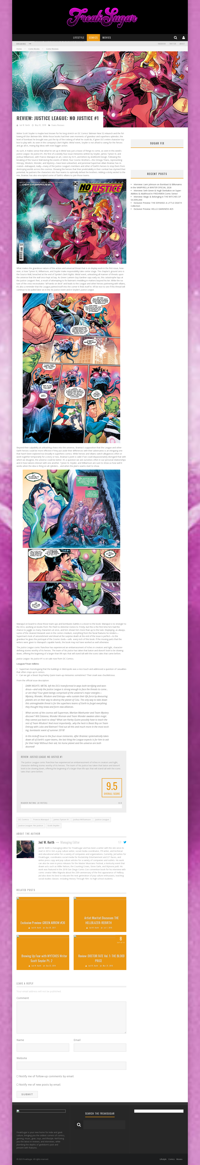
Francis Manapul (41, 819)
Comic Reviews (58, 125)
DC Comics (23, 819)
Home (19, 49)
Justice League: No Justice (30, 825)
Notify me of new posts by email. (40, 1084)
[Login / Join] (184, 37)
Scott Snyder (54, 825)
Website (22, 1058)
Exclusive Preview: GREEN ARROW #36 (43, 922)
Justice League (102, 819)
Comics (93, 37)
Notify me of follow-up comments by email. (46, 1076)
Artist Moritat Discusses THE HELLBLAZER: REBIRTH (101, 920)
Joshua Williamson (82, 819)
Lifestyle (78, 37)
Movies (106, 37)
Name (20, 1040)
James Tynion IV (61, 819)
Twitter (172, 44)
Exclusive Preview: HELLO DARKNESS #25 (153, 209)
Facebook (162, 44)
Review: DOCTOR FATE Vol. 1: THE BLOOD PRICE (101, 958)
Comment (23, 998)
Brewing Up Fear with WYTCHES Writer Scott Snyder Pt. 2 (44, 958)
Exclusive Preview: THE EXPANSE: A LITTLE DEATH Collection (58, 44)
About (182, 44)
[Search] (176, 37)
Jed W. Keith (24, 125)
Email (77, 1040)
